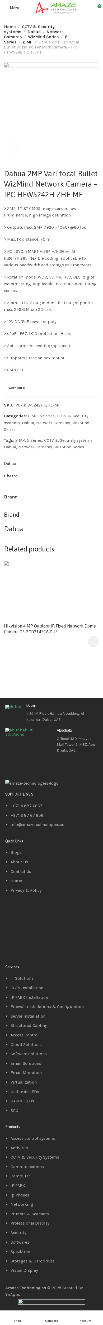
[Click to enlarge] (13, 148)
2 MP (27, 42)
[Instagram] (40, 765)
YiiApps (12, 1294)
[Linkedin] (26, 765)
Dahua (34, 31)
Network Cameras (53, 422)
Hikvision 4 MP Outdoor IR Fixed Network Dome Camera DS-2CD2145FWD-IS (50, 629)
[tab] (11, 497)
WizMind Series (43, 36)
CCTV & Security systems (68, 440)
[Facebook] (11, 765)
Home (10, 26)
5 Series (47, 415)
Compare (17, 388)
